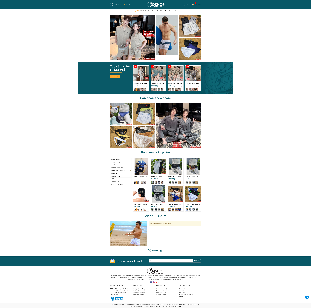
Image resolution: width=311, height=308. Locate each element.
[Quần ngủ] (144, 114)
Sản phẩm (182, 292)
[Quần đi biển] (167, 35)
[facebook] (151, 282)
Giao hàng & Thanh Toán (186, 294)
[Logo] (155, 4)
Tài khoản (188, 4)
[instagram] (154, 282)
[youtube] (156, 282)
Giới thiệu (181, 290)
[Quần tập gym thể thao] (190, 26)
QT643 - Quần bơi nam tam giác (194, 204)
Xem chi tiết (115, 76)
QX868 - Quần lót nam (192, 176)
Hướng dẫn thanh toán (139, 290)
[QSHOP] (155, 271)
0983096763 (117, 4)
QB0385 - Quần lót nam (175, 204)
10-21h (116, 294)
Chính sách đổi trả (161, 292)
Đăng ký (196, 261)
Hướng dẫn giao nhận (139, 292)
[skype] (159, 282)
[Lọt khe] (121, 114)
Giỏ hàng (198, 4)
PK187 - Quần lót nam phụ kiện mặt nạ (144, 204)
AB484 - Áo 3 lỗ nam (157, 176)
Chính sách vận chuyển (162, 290)
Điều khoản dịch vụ (138, 294)
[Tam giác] (144, 137)
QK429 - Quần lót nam (174, 176)
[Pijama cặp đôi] (132, 37)
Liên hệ (181, 296)
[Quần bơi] (190, 49)
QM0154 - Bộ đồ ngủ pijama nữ (142, 176)
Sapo (180, 306)
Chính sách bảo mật (161, 288)
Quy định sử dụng (161, 294)
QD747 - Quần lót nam (157, 204)
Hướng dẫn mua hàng (139, 288)
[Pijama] (178, 125)
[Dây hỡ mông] (121, 137)
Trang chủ (182, 288)
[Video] (128, 233)
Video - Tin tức (155, 216)
